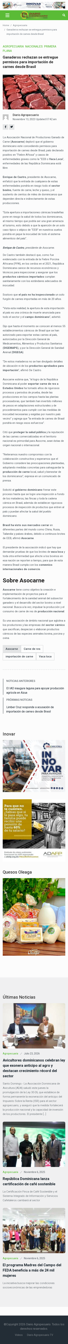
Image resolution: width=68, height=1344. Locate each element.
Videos (19, 1335)
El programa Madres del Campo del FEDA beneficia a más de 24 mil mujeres (32, 1270)
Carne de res (32, 649)
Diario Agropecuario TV (40, 1335)
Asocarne (12, 649)
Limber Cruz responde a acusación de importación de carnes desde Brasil (30, 709)
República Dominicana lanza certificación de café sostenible (29, 1181)
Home (6, 25)
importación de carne (19, 657)
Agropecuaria (20, 25)
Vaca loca (45, 657)
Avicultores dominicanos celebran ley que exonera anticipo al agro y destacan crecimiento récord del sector (34, 1068)
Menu (8, 15)
